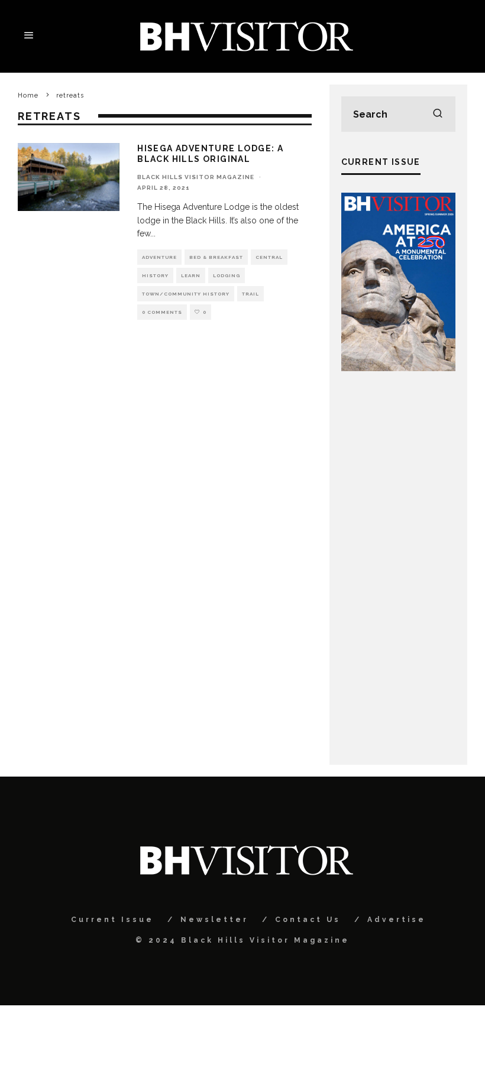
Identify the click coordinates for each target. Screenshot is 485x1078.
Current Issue (112, 919)
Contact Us (308, 919)
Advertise (396, 919)
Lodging (226, 275)
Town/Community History (185, 294)
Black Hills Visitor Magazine (195, 177)
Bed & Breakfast (216, 257)
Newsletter (214, 919)
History (155, 275)
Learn (191, 275)
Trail (250, 294)
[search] (437, 114)
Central (269, 257)
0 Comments (162, 312)
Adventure (159, 257)
